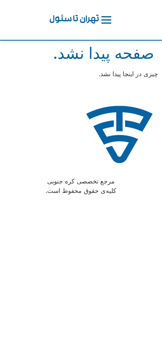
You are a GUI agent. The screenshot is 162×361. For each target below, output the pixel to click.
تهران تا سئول (74, 20)
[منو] (106, 20)
